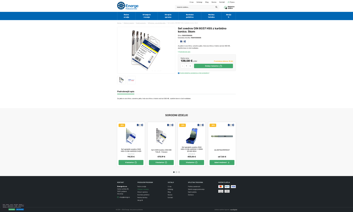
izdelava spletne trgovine (221, 209)
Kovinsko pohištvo (190, 16)
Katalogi (199, 2)
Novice (214, 2)
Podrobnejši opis (184, 52)
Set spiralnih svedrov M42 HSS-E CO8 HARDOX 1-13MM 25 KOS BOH (192, 149)
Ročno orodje (126, 16)
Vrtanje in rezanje (147, 16)
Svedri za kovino (141, 23)
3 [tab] (179, 172)
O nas (192, 2)
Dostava (191, 195)
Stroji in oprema (168, 16)
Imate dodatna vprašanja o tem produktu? (194, 73)
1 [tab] (174, 172)
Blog (206, 2)
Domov (119, 23)
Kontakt (222, 2)
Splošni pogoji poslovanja (196, 189)
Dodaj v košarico (212, 66)
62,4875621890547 (222, 150)
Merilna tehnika (211, 16)
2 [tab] (176, 172)
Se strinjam (11, 209)
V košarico (129, 162)
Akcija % (228, 16)
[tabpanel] (131, 144)
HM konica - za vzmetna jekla (156, 23)
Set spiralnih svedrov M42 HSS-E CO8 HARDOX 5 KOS (131, 150)
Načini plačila (192, 192)
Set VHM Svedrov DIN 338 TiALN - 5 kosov (161, 151)
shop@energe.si (125, 197)
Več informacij (20, 209)
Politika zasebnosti (194, 186)
